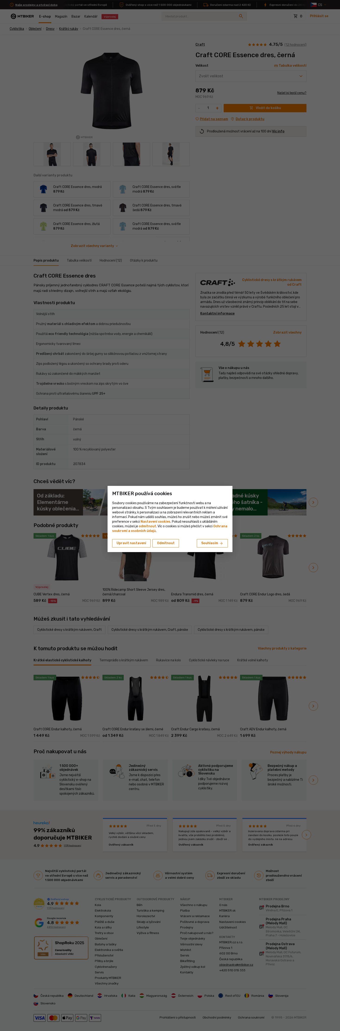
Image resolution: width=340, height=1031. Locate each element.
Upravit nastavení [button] (131, 543)
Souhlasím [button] (212, 543)
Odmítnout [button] (166, 543)
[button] (147, 526)
